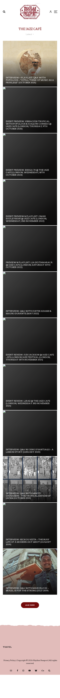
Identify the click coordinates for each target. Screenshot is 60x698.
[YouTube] (29, 670)
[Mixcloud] (42, 670)
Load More (30, 605)
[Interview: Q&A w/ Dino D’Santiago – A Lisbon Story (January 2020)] (30, 433)
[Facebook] (17, 670)
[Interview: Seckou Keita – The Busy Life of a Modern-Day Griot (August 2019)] (30, 526)
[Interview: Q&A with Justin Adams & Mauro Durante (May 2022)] (30, 295)
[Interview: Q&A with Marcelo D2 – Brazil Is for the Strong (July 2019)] (30, 572)
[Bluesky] (36, 670)
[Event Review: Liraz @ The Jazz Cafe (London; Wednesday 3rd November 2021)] (30, 387)
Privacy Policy (9, 660)
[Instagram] (23, 670)
